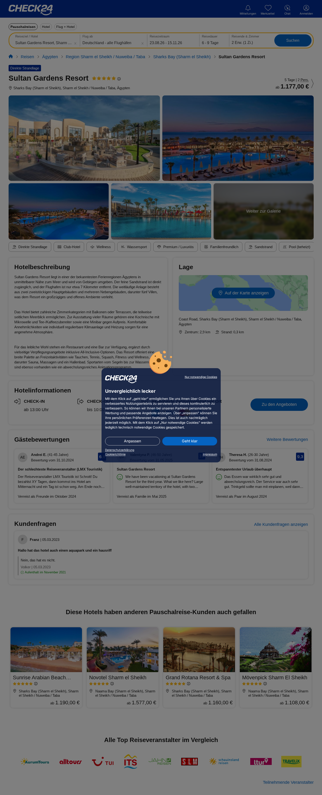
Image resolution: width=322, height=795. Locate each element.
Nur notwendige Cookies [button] (201, 377)
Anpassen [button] (132, 441)
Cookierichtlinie (115, 454)
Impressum (210, 454)
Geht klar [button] (190, 441)
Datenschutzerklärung (119, 450)
